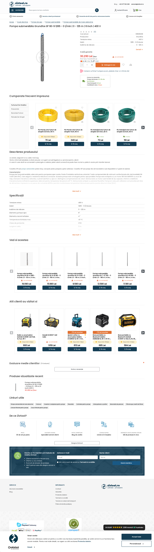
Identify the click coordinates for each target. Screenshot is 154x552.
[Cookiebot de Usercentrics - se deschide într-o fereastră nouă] (13, 547)
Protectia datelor (61, 495)
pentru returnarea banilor (101, 16)
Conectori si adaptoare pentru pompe (54, 404)
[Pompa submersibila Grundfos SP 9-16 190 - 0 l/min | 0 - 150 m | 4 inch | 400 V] (127, 259)
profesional (56, 16)
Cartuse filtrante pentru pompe (19, 407)
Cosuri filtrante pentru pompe (39, 407)
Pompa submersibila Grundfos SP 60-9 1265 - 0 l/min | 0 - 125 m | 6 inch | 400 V (33, 385)
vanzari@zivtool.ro (137, 4)
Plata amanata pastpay (64, 504)
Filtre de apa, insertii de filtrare (134, 404)
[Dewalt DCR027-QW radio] (51, 321)
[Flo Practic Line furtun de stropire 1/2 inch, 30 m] (48, 115)
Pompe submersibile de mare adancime (22, 404)
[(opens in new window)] (89, 61)
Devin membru (126, 463)
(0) (95, 32)
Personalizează (135, 544)
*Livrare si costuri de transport (66, 501)
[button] (143, 127)
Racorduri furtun (17, 113)
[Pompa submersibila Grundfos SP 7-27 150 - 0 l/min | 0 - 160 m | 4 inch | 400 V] (102, 259)
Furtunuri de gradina (18, 105)
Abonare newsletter (16, 489)
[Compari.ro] (74, 530)
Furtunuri (38, 404)
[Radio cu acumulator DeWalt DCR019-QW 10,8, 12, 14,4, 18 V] (26, 321)
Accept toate (136, 537)
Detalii (29, 547)
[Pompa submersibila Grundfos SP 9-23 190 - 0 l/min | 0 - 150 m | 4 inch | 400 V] (51, 259)
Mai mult (75, 191)
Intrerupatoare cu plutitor (100, 404)
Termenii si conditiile (87, 462)
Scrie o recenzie (77, 369)
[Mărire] (92, 65)
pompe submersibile (28, 169)
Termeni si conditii (62, 498)
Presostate (15, 109)
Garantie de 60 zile (85, 16)
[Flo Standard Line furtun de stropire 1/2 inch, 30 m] (127, 115)
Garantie (58, 492)
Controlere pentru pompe (83, 404)
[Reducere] (82, 65)
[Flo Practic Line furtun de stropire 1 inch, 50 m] (74, 115)
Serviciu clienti (47, 16)
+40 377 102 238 (124, 4)
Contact (58, 489)
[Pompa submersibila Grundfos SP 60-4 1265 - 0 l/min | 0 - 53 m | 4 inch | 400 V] (26, 259)
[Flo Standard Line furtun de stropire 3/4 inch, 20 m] (100, 115)
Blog (115, 4)
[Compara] (130, 64)
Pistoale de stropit (18, 117)
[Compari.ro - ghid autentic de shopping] (74, 524)
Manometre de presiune (116, 404)
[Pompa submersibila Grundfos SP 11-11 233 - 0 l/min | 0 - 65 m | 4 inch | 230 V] (77, 259)
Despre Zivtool (77, 443)
